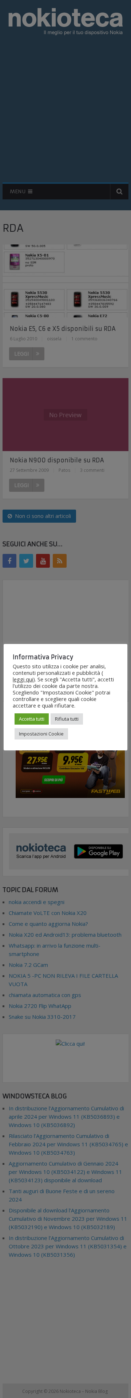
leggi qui (23, 679)
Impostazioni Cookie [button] (41, 733)
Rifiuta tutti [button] (67, 719)
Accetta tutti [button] (31, 719)
